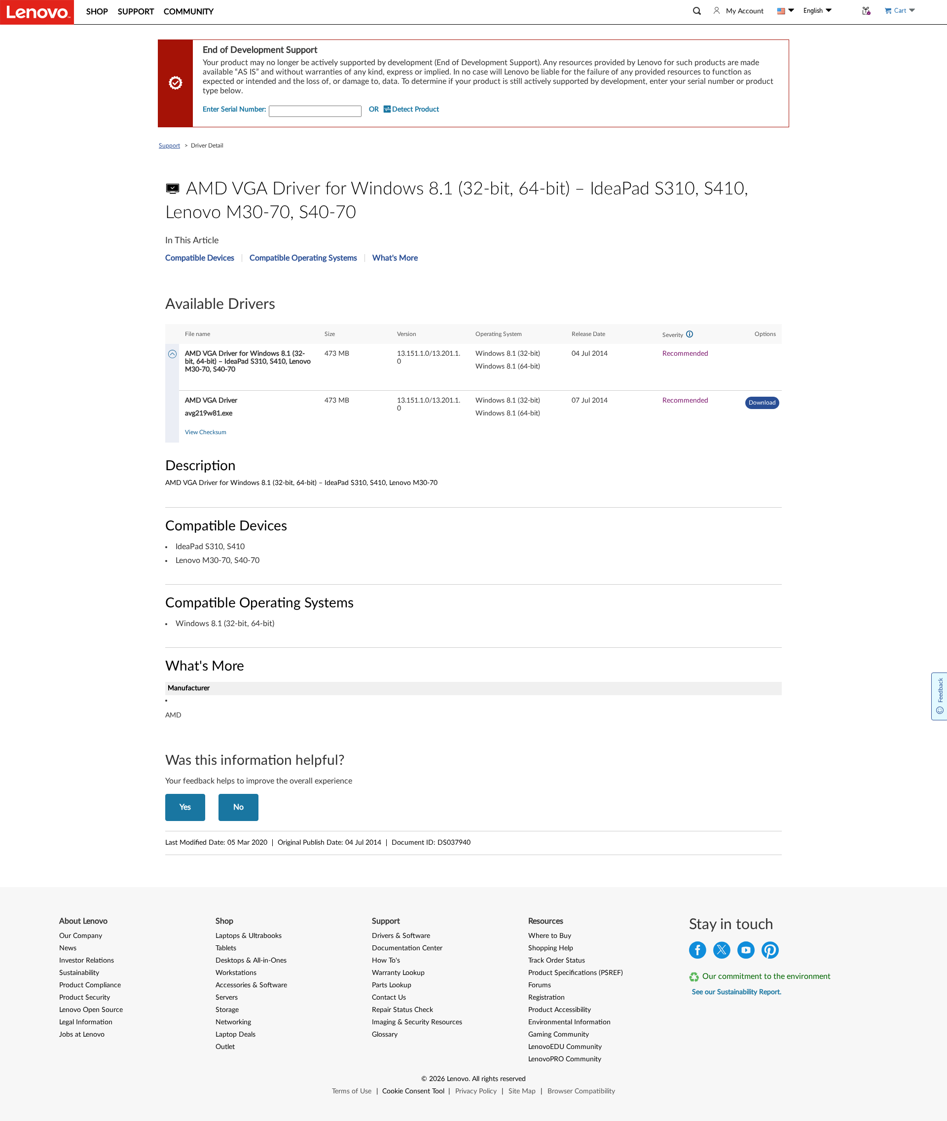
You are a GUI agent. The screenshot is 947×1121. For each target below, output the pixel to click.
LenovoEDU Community (565, 1047)
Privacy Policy (476, 1091)
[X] (721, 952)
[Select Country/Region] (785, 10)
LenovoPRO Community (564, 1059)
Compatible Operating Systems (303, 258)
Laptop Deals (235, 1034)
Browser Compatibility (581, 1091)
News (67, 948)
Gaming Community (558, 1034)
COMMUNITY (189, 12)
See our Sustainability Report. (736, 992)
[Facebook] (697, 952)
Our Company (80, 936)
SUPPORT (136, 12)
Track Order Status (556, 960)
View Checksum (205, 432)
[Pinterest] (770, 952)
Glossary (385, 1034)
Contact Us (389, 997)
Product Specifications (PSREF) (575, 973)
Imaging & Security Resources (417, 1022)
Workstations (236, 973)
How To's (386, 960)
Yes (185, 807)
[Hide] (172, 355)
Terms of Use (351, 1091)
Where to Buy (549, 936)
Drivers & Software (401, 936)
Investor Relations (86, 960)
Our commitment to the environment (766, 976)
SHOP (97, 12)
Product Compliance (90, 985)
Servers (227, 997)
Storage (227, 1010)
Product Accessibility (559, 1010)
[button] (697, 11)
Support (169, 146)
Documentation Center (407, 948)
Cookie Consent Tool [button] (413, 1091)
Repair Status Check (402, 1010)
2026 (437, 1079)
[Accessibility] (844, 11)
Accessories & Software (251, 985)
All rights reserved (499, 1079)
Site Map (522, 1091)
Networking (233, 1022)
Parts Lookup (391, 985)
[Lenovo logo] (37, 12)
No (238, 807)
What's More (395, 258)
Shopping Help (550, 948)
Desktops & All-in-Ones (251, 960)
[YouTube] (746, 952)
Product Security (84, 997)
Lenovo (458, 1079)
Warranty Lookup (398, 973)
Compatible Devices (199, 258)
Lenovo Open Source (91, 1010)
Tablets (226, 948)
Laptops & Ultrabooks (249, 936)
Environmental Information (569, 1022)
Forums (539, 985)
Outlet (225, 1047)
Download (762, 403)
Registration (546, 997)
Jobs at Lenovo (82, 1034)
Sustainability (79, 973)
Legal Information (85, 1022)
